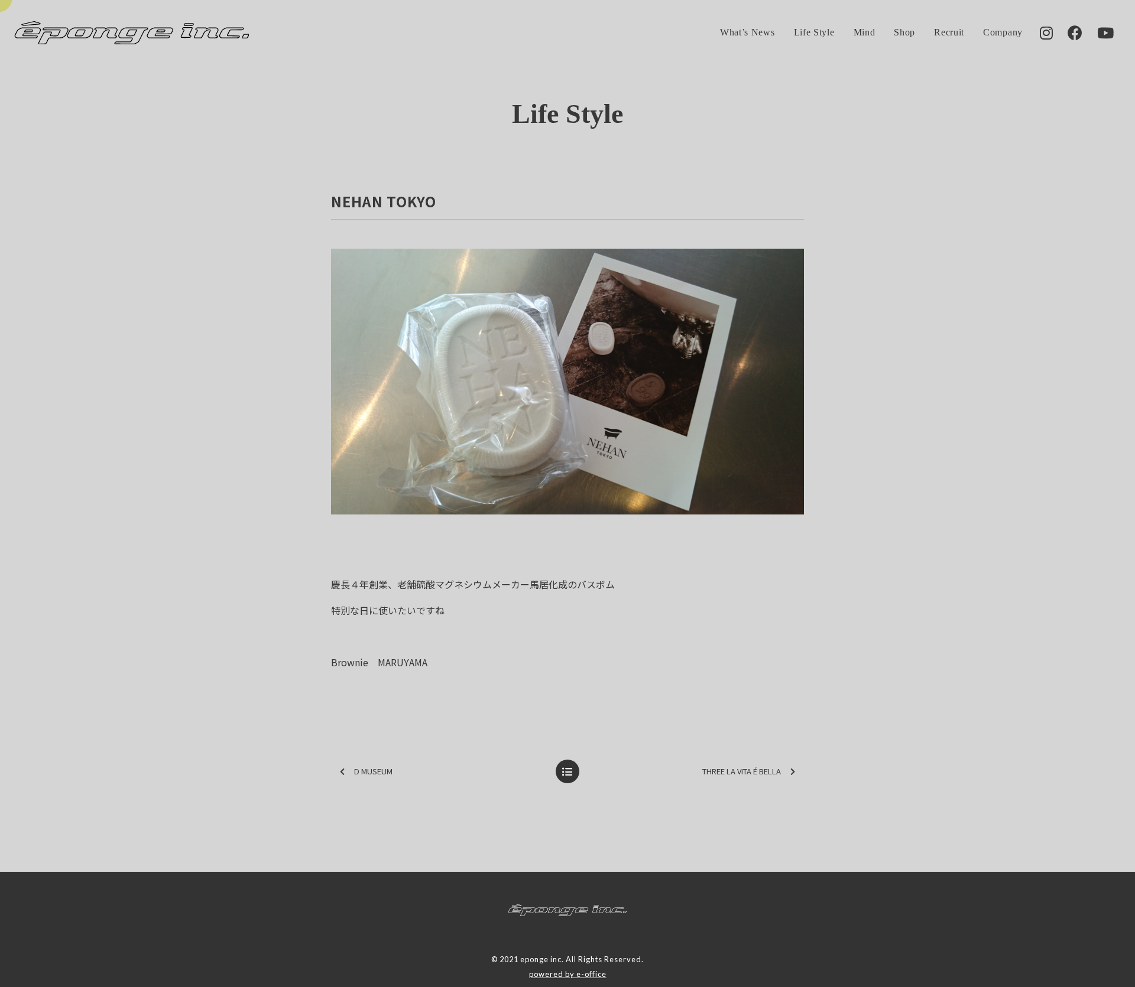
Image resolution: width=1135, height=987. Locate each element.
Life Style (814, 32)
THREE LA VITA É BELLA (741, 771)
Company (1003, 32)
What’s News (747, 32)
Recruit (949, 32)
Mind (864, 32)
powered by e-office (568, 974)
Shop (904, 32)
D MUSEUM (373, 771)
